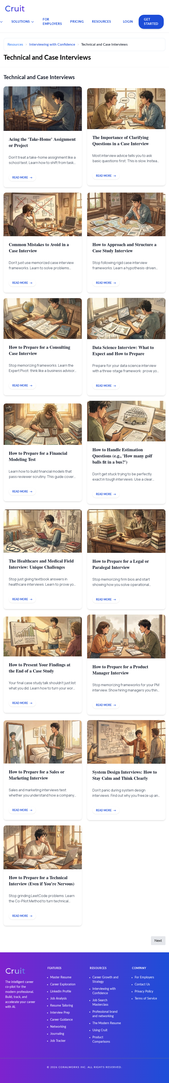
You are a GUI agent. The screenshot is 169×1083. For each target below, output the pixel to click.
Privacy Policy (144, 991)
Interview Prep (60, 1012)
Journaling (57, 1033)
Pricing (77, 21)
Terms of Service (146, 998)
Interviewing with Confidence (52, 44)
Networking (58, 1026)
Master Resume (60, 977)
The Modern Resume (106, 1023)
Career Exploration (62, 984)
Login (128, 21)
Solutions (20, 21)
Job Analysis (58, 998)
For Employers (52, 22)
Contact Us (142, 984)
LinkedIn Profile (60, 991)
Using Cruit (99, 1030)
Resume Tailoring (61, 1005)
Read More (22, 177)
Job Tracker (58, 1040)
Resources (101, 21)
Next (158, 940)
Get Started (151, 22)
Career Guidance (61, 1019)
